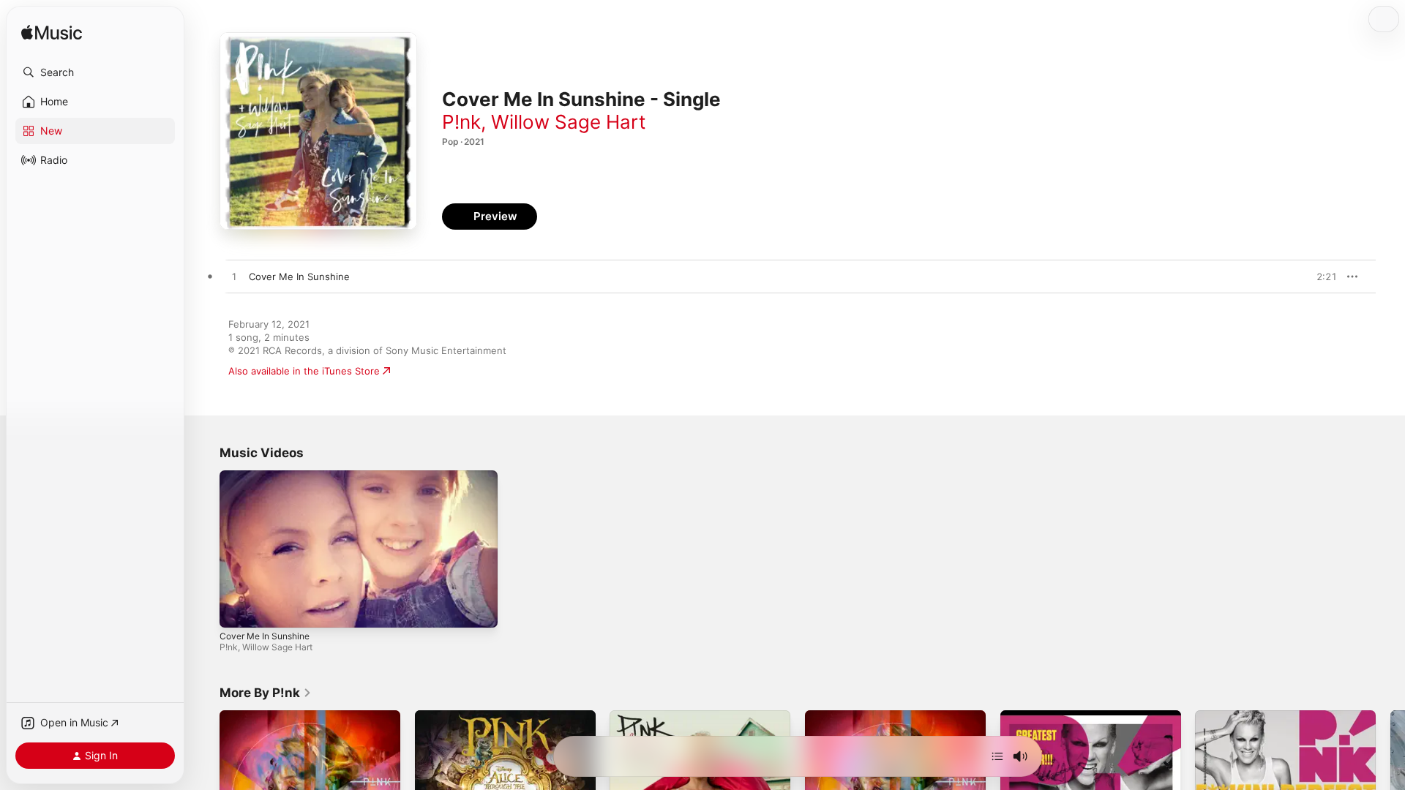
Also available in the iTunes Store (304, 371)
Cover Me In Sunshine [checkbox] (299, 276)
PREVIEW (1321, 276)
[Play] (238, 609)
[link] (266, 693)
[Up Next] (997, 756)
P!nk (461, 121)
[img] (51, 33)
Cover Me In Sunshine (265, 636)
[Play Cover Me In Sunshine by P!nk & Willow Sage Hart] (234, 277)
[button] (95, 72)
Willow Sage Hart (568, 121)
